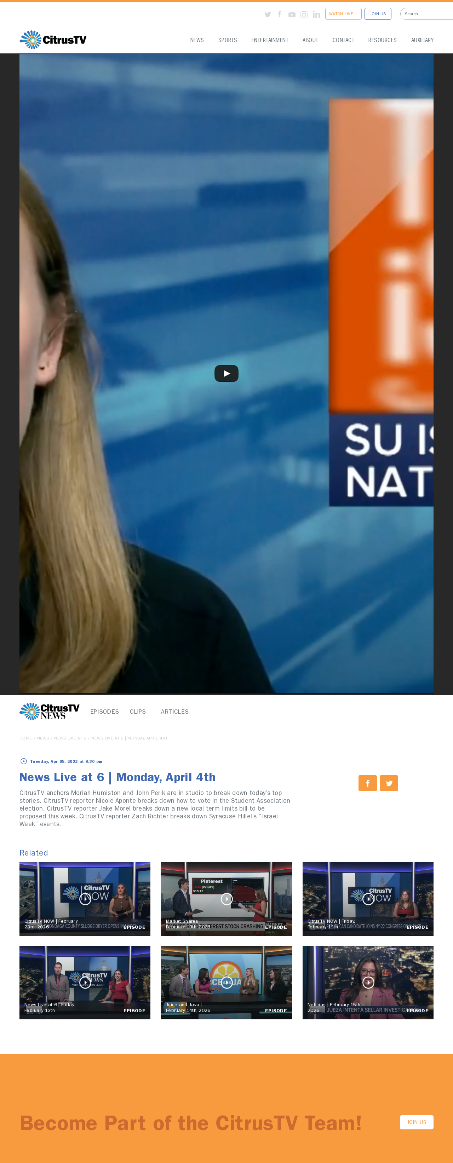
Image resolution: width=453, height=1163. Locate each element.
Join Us (416, 1123)
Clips (138, 712)
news (43, 739)
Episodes (102, 712)
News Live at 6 (70, 739)
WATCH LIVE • (343, 14)
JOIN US (378, 14)
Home (25, 739)
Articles (173, 712)
